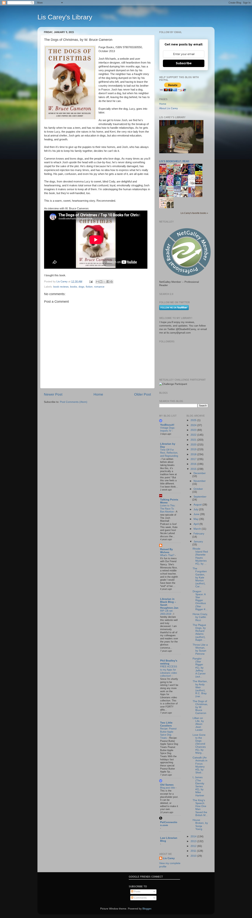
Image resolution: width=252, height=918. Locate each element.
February (199, 533)
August (198, 504)
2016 (194, 464)
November (200, 481)
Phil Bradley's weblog (168, 662)
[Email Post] (90, 281)
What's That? (167, 555)
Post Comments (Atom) (73, 402)
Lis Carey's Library (64, 17)
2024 (194, 425)
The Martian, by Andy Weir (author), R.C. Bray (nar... (200, 689)
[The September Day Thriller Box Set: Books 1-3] (199, 183)
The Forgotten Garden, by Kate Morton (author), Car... (200, 577)
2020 (194, 444)
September (200, 496)
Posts (136, 891)
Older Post (142, 394)
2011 (194, 850)
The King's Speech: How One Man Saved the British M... (200, 808)
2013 (194, 841)
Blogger (146, 908)
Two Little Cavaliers (166, 724)
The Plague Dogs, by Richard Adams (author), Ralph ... (199, 632)
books (73, 286)
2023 (194, 430)
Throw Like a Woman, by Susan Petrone (200, 649)
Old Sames (167, 784)
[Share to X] (104, 281)
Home (98, 394)
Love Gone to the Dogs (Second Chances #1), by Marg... (199, 744)
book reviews (61, 286)
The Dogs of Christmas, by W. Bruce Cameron (200, 707)
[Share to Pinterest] (111, 281)
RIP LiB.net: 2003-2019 (166, 612)
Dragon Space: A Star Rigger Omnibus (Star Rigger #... (200, 600)
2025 (194, 420)
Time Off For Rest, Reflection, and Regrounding (169, 452)
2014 (194, 836)
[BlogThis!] (101, 281)
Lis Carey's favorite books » (194, 213)
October (198, 489)
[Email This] (97, 281)
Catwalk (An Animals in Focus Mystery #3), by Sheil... (200, 765)
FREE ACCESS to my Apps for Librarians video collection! (168, 671)
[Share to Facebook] (108, 281)
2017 (194, 459)
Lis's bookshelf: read (174, 161)
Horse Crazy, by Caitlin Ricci (200, 617)
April (196, 524)
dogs (81, 286)
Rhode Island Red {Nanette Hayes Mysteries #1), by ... (200, 556)
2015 (194, 469)
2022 (194, 434)
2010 (194, 855)
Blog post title (168, 787)
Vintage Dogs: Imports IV (167, 429)
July (196, 509)
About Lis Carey (168, 108)
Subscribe (184, 63)
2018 (194, 454)
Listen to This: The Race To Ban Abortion (167, 508)
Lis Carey (169, 858)
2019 (194, 449)
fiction (89, 286)
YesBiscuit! (167, 424)
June (197, 514)
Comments (140, 897)
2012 (194, 846)
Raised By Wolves (166, 551)
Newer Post (53, 394)
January (198, 541)
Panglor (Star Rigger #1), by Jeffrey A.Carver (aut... (199, 667)
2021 (194, 439)
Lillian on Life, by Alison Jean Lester (198, 724)
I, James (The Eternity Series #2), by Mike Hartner (198, 786)
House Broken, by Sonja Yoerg (200, 824)
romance (99, 286)
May (196, 519)
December (200, 473)
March (198, 528)
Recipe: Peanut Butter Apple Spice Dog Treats (168, 733)
